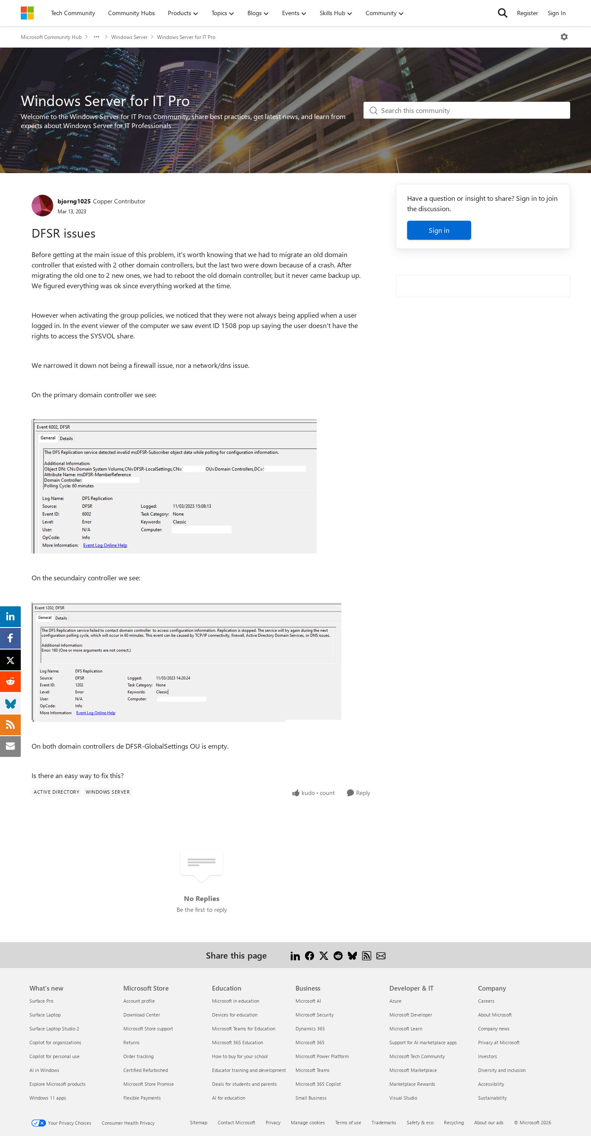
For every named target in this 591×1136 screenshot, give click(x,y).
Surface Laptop (45, 1014)
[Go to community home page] (27, 12)
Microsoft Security (315, 1014)
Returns (131, 1042)
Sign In (557, 13)
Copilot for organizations (55, 1042)
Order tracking (138, 1056)
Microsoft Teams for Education (243, 1028)
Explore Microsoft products (57, 1084)
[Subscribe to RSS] (366, 954)
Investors (487, 1056)
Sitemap (198, 1122)
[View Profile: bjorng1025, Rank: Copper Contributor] (42, 205)
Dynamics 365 (310, 1028)
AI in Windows (44, 1070)
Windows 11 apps (47, 1097)
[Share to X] (323, 954)
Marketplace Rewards (412, 1084)
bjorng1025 (74, 201)
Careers (486, 1001)
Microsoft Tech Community (417, 1056)
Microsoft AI (308, 1001)
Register (527, 13)
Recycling (454, 1122)
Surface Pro (41, 1001)
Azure (395, 1001)
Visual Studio (403, 1097)
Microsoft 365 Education (237, 1042)
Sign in (439, 230)
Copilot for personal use (54, 1056)
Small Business (311, 1097)
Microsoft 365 (310, 1042)
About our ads (489, 1122)
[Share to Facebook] (309, 954)
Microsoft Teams (313, 1070)
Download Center (141, 1014)
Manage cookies (308, 1122)
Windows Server (129, 36)
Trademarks (384, 1122)
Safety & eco (420, 1122)
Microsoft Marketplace (413, 1070)
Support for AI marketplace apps (423, 1042)
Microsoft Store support (148, 1028)
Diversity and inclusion (502, 1070)
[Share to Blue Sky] (352, 954)
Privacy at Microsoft (499, 1042)
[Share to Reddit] (338, 954)
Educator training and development (249, 1070)
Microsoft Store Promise (148, 1084)
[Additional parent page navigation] (96, 37)
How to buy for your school (240, 1056)
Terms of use (348, 1122)
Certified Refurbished (145, 1070)
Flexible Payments (142, 1097)
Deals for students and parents (244, 1084)
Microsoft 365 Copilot (318, 1084)
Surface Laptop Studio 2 (54, 1028)
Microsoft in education (235, 1001)
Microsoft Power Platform (322, 1056)
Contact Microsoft (236, 1122)
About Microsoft (495, 1014)
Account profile (139, 1001)
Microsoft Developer (410, 1014)
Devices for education (234, 1014)
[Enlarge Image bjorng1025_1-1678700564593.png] (174, 486)
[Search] (503, 13)
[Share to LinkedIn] (295, 954)
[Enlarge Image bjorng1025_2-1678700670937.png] (186, 662)
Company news (494, 1028)
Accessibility (491, 1084)
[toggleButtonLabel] (564, 37)
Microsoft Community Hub (51, 36)
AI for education (228, 1097)
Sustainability (492, 1097)
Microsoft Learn (405, 1028)
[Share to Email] (380, 954)
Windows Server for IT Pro (186, 36)
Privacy (273, 1122)
